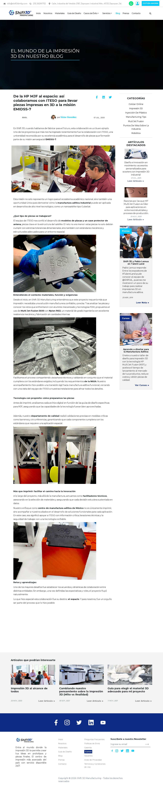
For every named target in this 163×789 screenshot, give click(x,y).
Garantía (88, 747)
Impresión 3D (136, 108)
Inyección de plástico (136, 113)
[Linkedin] (91, 722)
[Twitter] (79, 722)
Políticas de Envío (92, 743)
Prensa (61, 760)
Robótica (135, 133)
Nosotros (62, 743)
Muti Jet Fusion (136, 121)
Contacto (62, 764)
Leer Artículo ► (135, 181)
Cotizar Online (136, 104)
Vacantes (88, 756)
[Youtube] (103, 722)
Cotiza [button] (150, 3)
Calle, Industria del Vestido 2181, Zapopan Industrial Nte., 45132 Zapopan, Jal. (86, 3)
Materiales (62, 747)
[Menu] (151, 13)
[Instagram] (67, 722)
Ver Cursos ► (142, 385)
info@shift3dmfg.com (16, 3)
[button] (74, 13)
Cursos (88, 752)
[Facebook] (57, 722)
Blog (60, 756)
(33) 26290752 (39, 3)
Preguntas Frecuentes (94, 739)
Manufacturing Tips (136, 117)
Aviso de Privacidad (92, 760)
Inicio (60, 739)
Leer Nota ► (143, 302)
